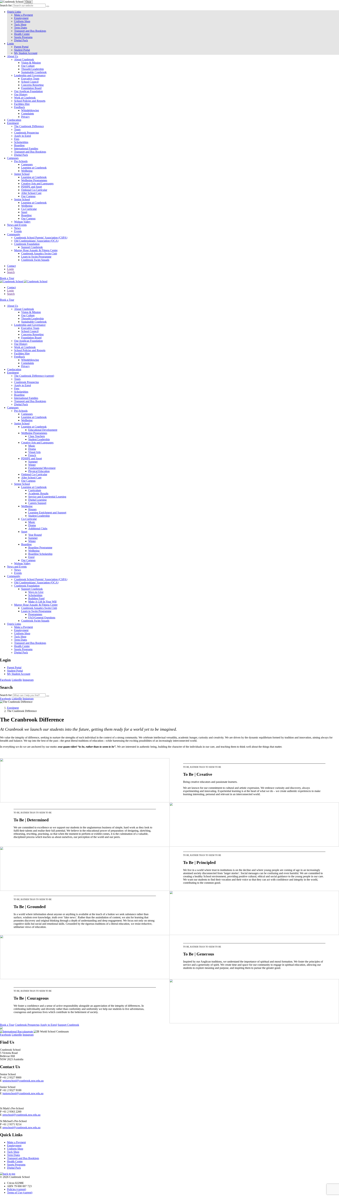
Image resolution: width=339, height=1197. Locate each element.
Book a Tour (7, 278)
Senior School (22, 199)
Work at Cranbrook (25, 97)
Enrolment (13, 123)
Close (28, 2)
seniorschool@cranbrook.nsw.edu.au (23, 1080)
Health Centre (22, 34)
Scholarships (21, 142)
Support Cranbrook (32, 247)
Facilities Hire (22, 103)
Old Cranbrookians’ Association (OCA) (36, 240)
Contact (11, 265)
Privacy (25, 116)
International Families (26, 148)
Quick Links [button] (14, 11)
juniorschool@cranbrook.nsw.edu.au (22, 1093)
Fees (16, 138)
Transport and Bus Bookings (30, 30)
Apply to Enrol (22, 135)
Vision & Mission (31, 62)
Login (10, 269)
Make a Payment (23, 14)
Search (11, 272)
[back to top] (7, 1173)
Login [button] (10, 43)
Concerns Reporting (32, 84)
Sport (24, 212)
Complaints (27, 113)
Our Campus (28, 196)
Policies (16, 1189)
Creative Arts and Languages (37, 183)
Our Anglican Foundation (28, 91)
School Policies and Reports (29, 100)
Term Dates (20, 27)
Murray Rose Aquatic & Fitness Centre (36, 250)
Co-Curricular (29, 208)
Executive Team (30, 78)
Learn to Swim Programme (36, 256)
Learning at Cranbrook (34, 167)
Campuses (13, 158)
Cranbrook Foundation (27, 243)
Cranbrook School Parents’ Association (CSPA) (40, 237)
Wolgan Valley (22, 221)
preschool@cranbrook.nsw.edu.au (21, 1114)
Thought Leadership (32, 69)
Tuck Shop (20, 24)
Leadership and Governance (30, 75)
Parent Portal (21, 46)
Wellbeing (26, 170)
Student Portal (22, 49)
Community (13, 234)
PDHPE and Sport (31, 186)
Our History (21, 94)
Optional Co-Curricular (34, 189)
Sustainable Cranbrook (34, 72)
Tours (17, 129)
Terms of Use (19, 1192)
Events (18, 231)
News (17, 228)
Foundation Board (31, 88)
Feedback (19, 107)
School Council (29, 81)
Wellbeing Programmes (34, 180)
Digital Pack (21, 40)
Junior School (21, 173)
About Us (12, 56)
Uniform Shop (22, 21)
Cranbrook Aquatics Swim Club (39, 253)
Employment (21, 18)
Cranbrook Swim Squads (35, 259)
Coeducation (14, 119)
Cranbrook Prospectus (26, 132)
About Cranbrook (24, 59)
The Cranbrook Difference (29, 126)
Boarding (19, 145)
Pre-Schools (21, 161)
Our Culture (28, 65)
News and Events (17, 224)
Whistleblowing (30, 110)
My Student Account (25, 53)
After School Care (31, 193)
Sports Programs (23, 37)
